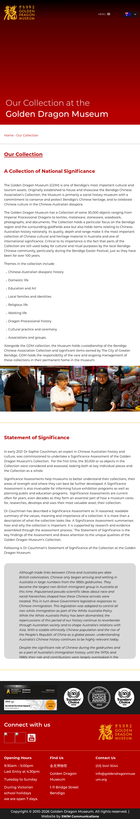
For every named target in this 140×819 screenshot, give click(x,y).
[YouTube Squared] (31, 737)
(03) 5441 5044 (107, 766)
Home (9, 135)
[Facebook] (9, 737)
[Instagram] (20, 737)
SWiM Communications (80, 816)
